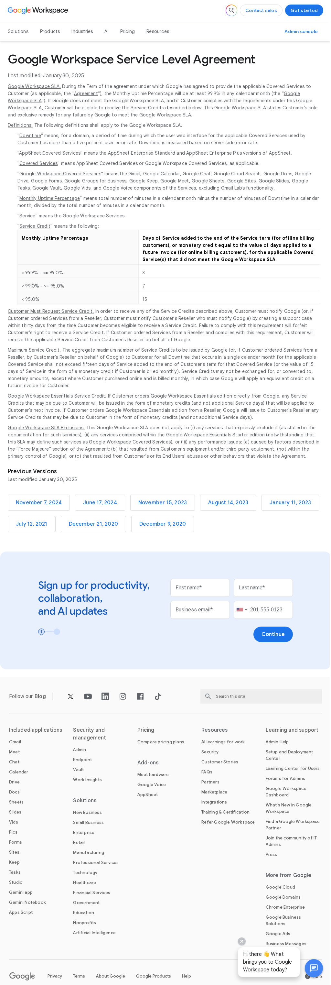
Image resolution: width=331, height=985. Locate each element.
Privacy (55, 976)
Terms (79, 976)
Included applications (35, 730)
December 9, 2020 (162, 524)
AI (106, 31)
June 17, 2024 (100, 502)
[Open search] (231, 10)
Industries (82, 31)
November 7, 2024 (39, 502)
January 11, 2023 (290, 502)
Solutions (18, 31)
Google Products (153, 976)
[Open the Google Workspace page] (38, 10)
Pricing (127, 31)
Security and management (89, 734)
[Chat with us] (309, 968)
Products (50, 31)
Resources (157, 31)
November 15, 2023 (162, 502)
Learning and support (292, 730)
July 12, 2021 (32, 524)
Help (186, 976)
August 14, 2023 (228, 502)
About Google (110, 976)
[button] (309, 968)
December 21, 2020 (93, 524)
